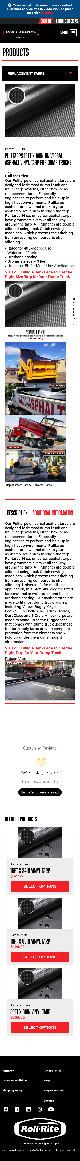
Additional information (53, 512)
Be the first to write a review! (40, 792)
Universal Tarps (42, 484)
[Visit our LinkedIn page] (28, 1109)
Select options (40, 886)
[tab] (17, 513)
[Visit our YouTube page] (51, 1109)
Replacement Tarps (18, 484)
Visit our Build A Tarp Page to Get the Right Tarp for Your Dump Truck (38, 650)
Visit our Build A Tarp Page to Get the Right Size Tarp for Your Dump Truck (38, 274)
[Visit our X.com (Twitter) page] (17, 1109)
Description (17, 512)
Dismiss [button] (47, 12)
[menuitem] (23, 1070)
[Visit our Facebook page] (6, 1109)
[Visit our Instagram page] (39, 1109)
